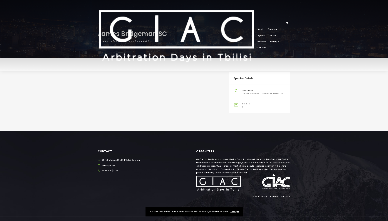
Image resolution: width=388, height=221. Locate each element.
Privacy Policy (260, 196)
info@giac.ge (108, 165)
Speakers (272, 29)
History (273, 41)
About (260, 29)
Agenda (261, 35)
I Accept (235, 211)
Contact (262, 47)
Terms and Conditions (279, 196)
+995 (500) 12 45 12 (111, 170)
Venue (272, 35)
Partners (262, 41)
